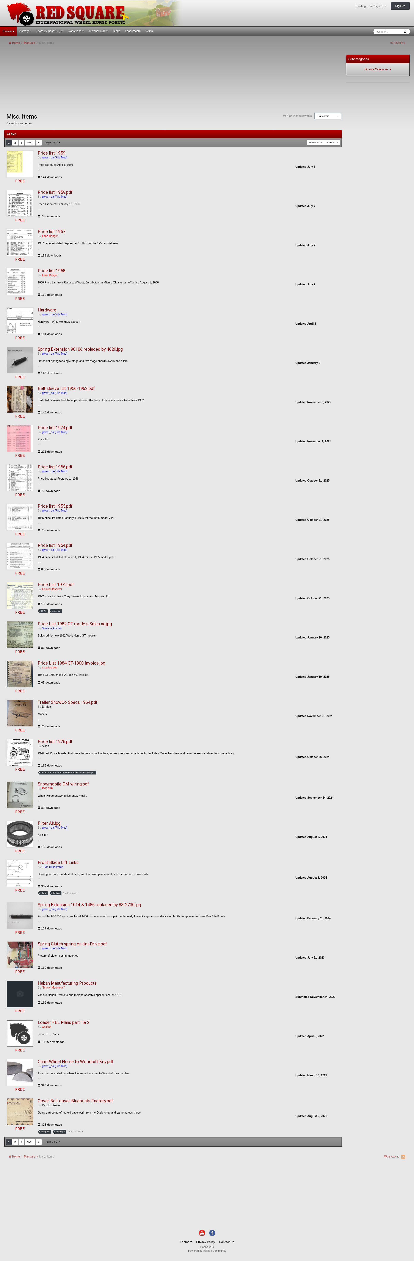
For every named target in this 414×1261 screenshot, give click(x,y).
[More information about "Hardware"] (19, 320)
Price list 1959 (51, 153)
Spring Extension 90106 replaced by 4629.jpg (80, 349)
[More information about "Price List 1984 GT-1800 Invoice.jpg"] (19, 673)
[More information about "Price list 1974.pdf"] (19, 438)
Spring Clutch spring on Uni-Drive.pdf (72, 944)
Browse (8, 31)
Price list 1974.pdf (55, 427)
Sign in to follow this (299, 115)
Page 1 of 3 (52, 142)
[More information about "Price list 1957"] (19, 242)
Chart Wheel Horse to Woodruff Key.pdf (75, 1061)
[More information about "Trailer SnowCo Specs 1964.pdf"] (19, 713)
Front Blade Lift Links (58, 862)
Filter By (315, 142)
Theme (185, 1242)
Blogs (116, 31)
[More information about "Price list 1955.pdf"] (19, 517)
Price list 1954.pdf (55, 545)
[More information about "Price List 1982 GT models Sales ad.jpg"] (19, 634)
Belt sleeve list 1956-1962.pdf (66, 388)
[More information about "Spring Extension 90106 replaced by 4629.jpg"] (19, 360)
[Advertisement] (82, 80)
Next (30, 142)
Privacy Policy (205, 1242)
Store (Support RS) (48, 31)
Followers (323, 116)
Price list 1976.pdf (55, 741)
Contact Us (226, 1242)
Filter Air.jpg (49, 823)
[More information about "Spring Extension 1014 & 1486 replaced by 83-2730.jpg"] (19, 915)
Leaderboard (133, 31)
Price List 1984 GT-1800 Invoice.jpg (71, 663)
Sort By (331, 142)
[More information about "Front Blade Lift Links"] (19, 873)
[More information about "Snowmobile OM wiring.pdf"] (19, 794)
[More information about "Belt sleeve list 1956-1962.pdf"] (19, 399)
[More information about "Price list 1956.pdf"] (19, 477)
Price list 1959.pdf (55, 192)
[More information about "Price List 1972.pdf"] (19, 595)
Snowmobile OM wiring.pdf (63, 784)
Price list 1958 (51, 270)
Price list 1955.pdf (55, 506)
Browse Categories (377, 69)
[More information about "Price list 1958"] (19, 281)
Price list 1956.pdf (55, 466)
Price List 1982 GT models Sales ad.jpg (75, 623)
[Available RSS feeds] (403, 1157)
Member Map (97, 31)
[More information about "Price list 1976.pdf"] (19, 752)
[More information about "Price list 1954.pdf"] (19, 556)
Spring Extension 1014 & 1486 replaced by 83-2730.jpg (89, 904)
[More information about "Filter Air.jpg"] (19, 834)
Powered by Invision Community (207, 1250)
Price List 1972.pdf (56, 584)
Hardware (47, 310)
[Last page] (39, 143)
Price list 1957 (51, 231)
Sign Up (400, 6)
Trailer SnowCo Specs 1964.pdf (67, 702)
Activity (24, 31)
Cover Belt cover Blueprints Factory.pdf (75, 1100)
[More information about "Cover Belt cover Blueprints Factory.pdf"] (19, 1111)
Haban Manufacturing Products (67, 983)
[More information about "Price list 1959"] (19, 163)
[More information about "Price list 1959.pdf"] (19, 203)
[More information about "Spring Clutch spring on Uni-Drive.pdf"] (19, 954)
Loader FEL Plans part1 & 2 (63, 1022)
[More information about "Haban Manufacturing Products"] (19, 994)
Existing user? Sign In (370, 6)
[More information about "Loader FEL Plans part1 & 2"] (19, 1033)
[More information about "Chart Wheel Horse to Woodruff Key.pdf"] (19, 1072)
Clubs (149, 31)
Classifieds (75, 31)
